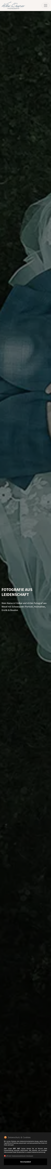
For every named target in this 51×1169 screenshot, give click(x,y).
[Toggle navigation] (45, 5)
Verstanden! (25, 1162)
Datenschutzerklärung (19, 1156)
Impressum (29, 1156)
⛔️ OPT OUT (7, 1156)
